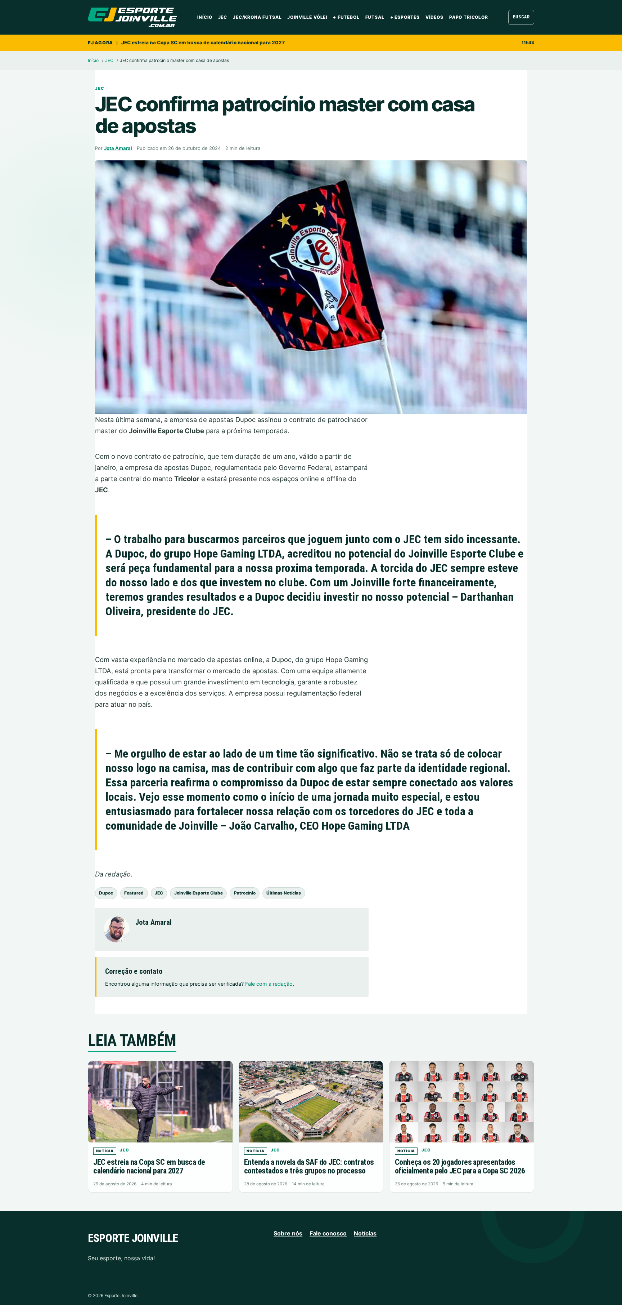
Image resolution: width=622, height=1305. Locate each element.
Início (204, 17)
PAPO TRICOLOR (468, 17)
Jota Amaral (118, 148)
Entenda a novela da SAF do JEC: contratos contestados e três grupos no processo (309, 1167)
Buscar (521, 16)
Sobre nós (288, 1233)
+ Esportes (405, 17)
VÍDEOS (434, 17)
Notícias (365, 1233)
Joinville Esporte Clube (198, 893)
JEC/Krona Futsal (257, 17)
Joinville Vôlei (307, 17)
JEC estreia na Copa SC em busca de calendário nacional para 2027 (203, 42)
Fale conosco (328, 1233)
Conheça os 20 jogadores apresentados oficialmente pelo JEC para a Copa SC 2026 (460, 1167)
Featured (134, 893)
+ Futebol (346, 17)
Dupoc (106, 893)
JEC (222, 17)
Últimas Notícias (283, 893)
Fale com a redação (269, 984)
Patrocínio (245, 893)
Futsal (374, 17)
